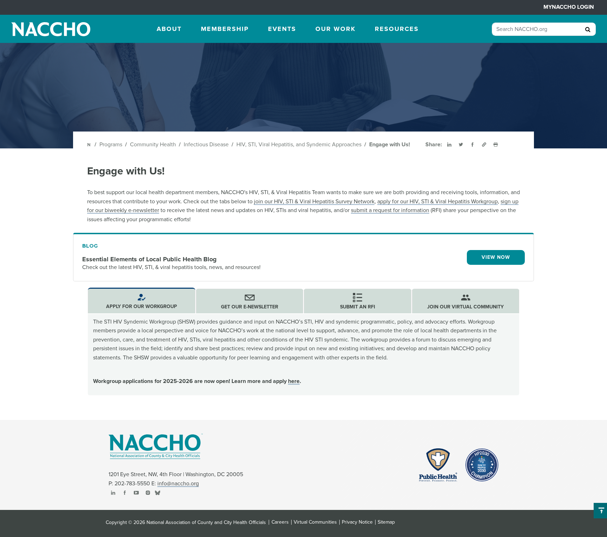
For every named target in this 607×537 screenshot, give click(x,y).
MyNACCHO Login (568, 7)
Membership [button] (225, 29)
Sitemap (386, 522)
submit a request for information (390, 210)
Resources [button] (397, 29)
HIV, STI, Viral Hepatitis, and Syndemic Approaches (298, 144)
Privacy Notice (357, 522)
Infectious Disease (206, 144)
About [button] (169, 29)
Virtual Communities (315, 522)
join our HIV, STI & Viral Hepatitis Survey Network (314, 201)
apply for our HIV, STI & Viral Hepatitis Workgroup (437, 201)
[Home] (89, 144)
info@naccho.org (178, 483)
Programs (110, 144)
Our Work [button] (335, 29)
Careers (280, 522)
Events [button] (282, 29)
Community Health (153, 144)
